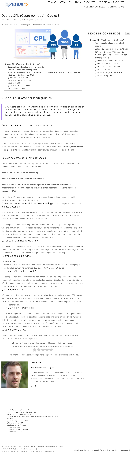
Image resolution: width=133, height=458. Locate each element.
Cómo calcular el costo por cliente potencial (26, 67)
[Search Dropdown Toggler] (129, 4)
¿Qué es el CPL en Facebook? (20, 80)
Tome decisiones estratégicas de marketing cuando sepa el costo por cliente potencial (44, 72)
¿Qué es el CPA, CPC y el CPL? (20, 86)
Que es (9, 20)
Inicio (3, 20)
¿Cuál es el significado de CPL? (21, 75)
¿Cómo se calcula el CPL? (18, 78)
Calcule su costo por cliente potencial (23, 70)
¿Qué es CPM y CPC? (17, 88)
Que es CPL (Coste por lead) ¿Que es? (22, 64)
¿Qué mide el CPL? (15, 83)
